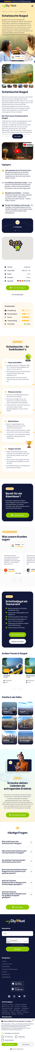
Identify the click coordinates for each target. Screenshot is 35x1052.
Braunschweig (6, 1014)
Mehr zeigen (17, 136)
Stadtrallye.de (6, 977)
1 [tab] (15, 230)
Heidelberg (25, 1008)
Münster (17, 1006)
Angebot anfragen (17, 641)
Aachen (13, 1012)
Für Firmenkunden (17, 294)
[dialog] (17, 1035)
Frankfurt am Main (7, 1008)
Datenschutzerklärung (17, 945)
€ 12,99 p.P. (18, 288)
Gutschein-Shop (7, 964)
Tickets (4, 961)
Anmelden (17, 949)
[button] (17, 1049)
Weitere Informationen (15, 1029)
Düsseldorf (17, 1008)
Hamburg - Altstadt (21, 1004)
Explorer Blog (6, 966)
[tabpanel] (17, 224)
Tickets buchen (19, 515)
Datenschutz (6, 974)
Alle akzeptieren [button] (9, 1044)
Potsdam (26, 1012)
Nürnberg (24, 1006)
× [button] (33, 1020)
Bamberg (16, 1010)
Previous (14, 580)
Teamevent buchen (17, 634)
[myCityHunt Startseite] (10, 6)
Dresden (19, 1012)
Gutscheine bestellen (19, 815)
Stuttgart (5, 1010)
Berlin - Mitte (5, 1006)
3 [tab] (20, 230)
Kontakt (4, 972)
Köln (12, 1006)
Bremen (14, 1014)
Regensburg (5, 1012)
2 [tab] (17, 230)
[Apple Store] (17, 983)
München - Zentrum (8, 1004)
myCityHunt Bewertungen (9, 969)
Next (21, 580)
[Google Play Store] (17, 989)
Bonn (10, 1010)
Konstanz (21, 1014)
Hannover (23, 1010)
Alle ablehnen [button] (26, 1044)
